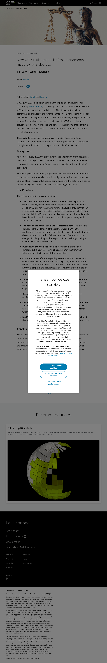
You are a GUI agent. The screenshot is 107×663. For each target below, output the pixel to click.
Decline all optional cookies (53, 374)
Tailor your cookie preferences (53, 382)
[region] (53, 331)
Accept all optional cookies (53, 367)
